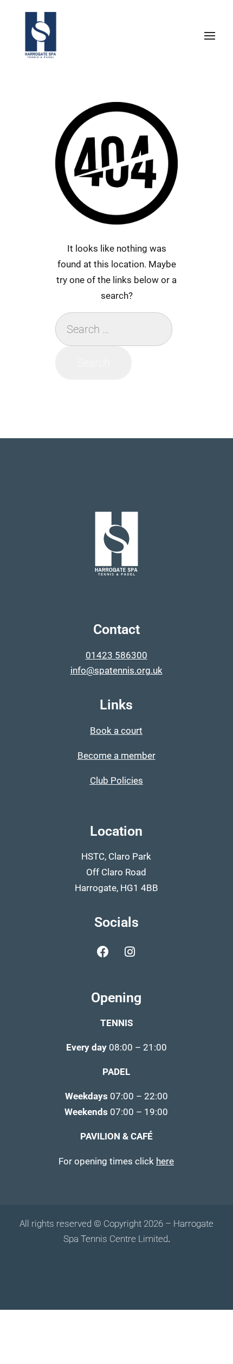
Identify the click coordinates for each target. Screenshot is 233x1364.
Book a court (116, 730)
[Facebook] (103, 952)
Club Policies (116, 780)
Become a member (116, 755)
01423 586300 (116, 655)
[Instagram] (129, 952)
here (165, 1161)
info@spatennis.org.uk (116, 670)
